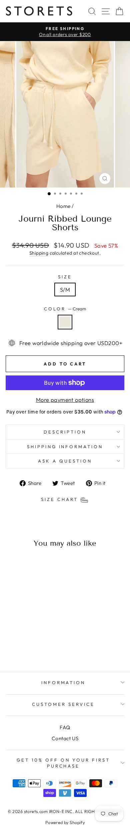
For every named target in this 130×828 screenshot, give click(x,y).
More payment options (65, 399)
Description (65, 432)
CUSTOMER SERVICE (63, 704)
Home (63, 206)
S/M (65, 289)
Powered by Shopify (65, 822)
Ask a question (65, 461)
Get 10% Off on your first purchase (63, 763)
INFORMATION (63, 682)
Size (65, 276)
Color (65, 308)
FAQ (65, 727)
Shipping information (65, 446)
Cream (65, 322)
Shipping (38, 253)
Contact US (65, 738)
